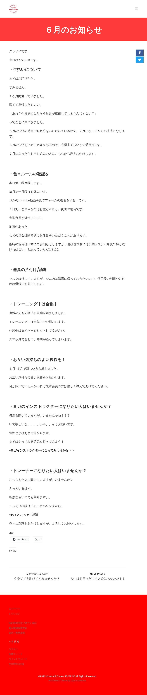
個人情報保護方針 (18, 628)
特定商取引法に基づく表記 (23, 623)
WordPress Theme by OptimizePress (67, 680)
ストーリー (14, 609)
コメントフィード (18, 659)
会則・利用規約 (17, 633)
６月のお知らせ (73, 29)
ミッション (14, 613)
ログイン (13, 649)
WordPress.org (16, 663)
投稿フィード (16, 654)
